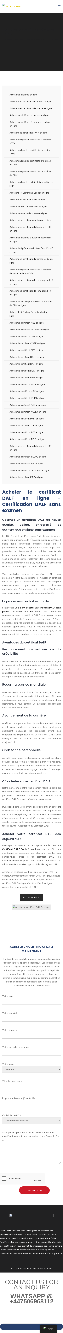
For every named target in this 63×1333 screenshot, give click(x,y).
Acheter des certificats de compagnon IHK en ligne (31, 282)
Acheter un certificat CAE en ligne (27, 336)
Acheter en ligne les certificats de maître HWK (30, 152)
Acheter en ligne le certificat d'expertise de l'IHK (31, 184)
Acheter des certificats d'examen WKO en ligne (31, 261)
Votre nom (7, 996)
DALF (54, 555)
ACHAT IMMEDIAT (31, 897)
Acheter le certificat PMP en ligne (27, 418)
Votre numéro (9, 1030)
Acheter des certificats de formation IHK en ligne (30, 292)
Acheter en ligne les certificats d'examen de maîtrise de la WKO (30, 271)
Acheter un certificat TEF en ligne (26, 432)
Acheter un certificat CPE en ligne (27, 350)
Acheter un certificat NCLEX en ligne (28, 411)
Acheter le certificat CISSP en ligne (27, 343)
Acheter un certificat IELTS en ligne (27, 398)
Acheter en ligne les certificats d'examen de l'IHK (30, 162)
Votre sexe (8, 1064)
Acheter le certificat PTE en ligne (26, 477)
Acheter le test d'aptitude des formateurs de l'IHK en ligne (31, 303)
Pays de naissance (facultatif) (18, 1098)
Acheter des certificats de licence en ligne (31, 108)
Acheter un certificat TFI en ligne (26, 463)
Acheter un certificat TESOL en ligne (28, 456)
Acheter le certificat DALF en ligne (27, 357)
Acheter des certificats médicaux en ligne (30, 220)
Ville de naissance (12, 1081)
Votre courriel (9, 1013)
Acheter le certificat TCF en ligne (26, 425)
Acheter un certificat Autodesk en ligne (29, 329)
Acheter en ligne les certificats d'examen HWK (30, 141)
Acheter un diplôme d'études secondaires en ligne (31, 124)
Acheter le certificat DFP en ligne (26, 377)
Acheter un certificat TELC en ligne (27, 439)
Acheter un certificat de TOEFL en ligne (29, 470)
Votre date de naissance (15, 1047)
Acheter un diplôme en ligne (24, 94)
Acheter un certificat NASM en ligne (28, 405)
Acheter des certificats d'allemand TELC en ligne (30, 229)
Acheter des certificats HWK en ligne (28, 132)
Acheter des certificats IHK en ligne (28, 199)
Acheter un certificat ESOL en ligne (27, 384)
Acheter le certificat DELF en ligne (27, 370)
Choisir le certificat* (12, 1115)
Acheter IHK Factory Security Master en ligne (30, 314)
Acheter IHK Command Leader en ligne (29, 192)
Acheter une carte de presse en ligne (28, 213)
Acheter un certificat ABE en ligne (27, 322)
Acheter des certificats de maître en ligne (31, 101)
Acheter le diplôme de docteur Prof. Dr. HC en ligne (31, 250)
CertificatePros (10, 860)
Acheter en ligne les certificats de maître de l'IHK (30, 173)
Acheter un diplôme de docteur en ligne (29, 115)
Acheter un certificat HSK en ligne (27, 391)
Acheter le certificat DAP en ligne (27, 363)
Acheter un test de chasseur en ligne (28, 206)
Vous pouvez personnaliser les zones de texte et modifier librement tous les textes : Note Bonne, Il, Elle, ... (31, 1136)
